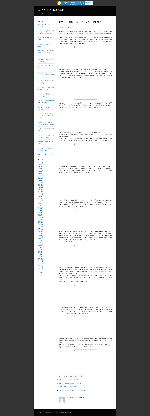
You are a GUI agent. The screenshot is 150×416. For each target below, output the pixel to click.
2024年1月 (40, 208)
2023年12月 (41, 210)
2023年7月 (40, 219)
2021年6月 (40, 263)
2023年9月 (40, 215)
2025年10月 (41, 171)
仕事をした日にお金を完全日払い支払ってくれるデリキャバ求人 (46, 52)
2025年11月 (40, 170)
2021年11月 (40, 254)
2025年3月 (40, 184)
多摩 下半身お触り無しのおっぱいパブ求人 (71, 383)
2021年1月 (40, 272)
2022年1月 (40, 251)
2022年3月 (40, 247)
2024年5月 (40, 201)
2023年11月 (40, 212)
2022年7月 (40, 240)
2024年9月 (40, 194)
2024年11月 (40, 191)
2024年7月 (40, 198)
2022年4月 (40, 245)
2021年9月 (40, 258)
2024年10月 (41, 193)
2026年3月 (40, 163)
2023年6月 (40, 221)
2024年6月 (40, 200)
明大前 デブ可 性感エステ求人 (68, 386)
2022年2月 (40, 249)
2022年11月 (40, 233)
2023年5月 (40, 223)
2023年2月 (40, 228)
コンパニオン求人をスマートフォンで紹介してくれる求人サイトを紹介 (46, 115)
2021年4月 (40, 267)
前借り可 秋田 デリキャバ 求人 (46, 154)
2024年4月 (40, 203)
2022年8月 (40, 238)
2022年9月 (40, 237)
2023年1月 (40, 230)
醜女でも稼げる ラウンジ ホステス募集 (70, 376)
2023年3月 (40, 226)
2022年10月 (41, 235)
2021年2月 (40, 270)
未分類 (69, 27)
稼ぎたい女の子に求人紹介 (51, 9)
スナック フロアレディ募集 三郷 (69, 379)
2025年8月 (40, 175)
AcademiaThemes (67, 412)
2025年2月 (40, 186)
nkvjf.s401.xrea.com (74, 397)
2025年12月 (41, 168)
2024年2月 (40, 207)
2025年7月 (40, 177)
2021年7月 (40, 261)
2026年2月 (40, 164)
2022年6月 (40, 242)
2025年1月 (40, 187)
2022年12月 (41, 231)
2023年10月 (41, 214)
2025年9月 (40, 173)
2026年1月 (40, 166)
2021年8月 (40, 260)
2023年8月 (40, 217)
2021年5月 (40, 265)
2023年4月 (40, 224)
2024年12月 (41, 189)
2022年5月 (40, 244)
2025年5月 (40, 180)
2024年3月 (40, 205)
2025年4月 (40, 182)
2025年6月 (40, 179)
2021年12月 (41, 253)
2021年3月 (40, 268)
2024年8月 (40, 196)
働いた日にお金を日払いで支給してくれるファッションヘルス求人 (46, 74)
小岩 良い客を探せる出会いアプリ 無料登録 (72, 390)
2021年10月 (41, 256)
